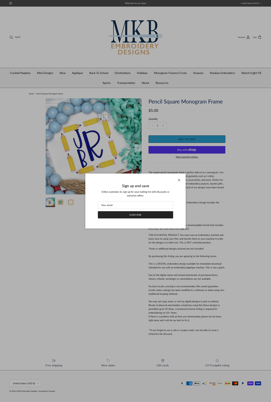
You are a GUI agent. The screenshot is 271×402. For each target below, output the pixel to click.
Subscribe (135, 215)
